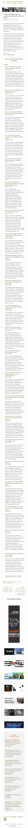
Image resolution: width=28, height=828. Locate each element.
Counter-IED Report (14, 2)
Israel (21, 581)
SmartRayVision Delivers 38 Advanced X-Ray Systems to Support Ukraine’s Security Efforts (13, 762)
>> (20, 576)
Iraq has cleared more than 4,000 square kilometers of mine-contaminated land (13, 374)
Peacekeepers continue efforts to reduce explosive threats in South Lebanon (13, 417)
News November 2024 (9, 581)
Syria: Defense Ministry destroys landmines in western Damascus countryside (13, 282)
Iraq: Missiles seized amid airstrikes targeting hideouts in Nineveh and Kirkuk (14, 483)
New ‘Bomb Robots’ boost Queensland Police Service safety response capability (13, 779)
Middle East (10, 583)
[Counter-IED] (14, 11)
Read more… (7, 53)
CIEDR (16, 19)
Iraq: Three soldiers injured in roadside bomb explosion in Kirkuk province (14, 137)
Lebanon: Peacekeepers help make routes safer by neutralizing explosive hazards (14, 257)
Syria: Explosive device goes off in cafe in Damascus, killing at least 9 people (14, 508)
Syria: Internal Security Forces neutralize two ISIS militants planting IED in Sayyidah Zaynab (14, 183)
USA (14, 583)
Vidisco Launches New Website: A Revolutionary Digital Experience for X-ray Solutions (13, 770)
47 (18, 576)
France (17, 581)
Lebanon (5, 583)
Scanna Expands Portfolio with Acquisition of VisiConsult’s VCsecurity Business (13, 787)
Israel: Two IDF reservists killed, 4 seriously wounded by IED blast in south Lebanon (14, 235)
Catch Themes (16, 826)
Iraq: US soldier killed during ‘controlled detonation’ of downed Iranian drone (13, 307)
